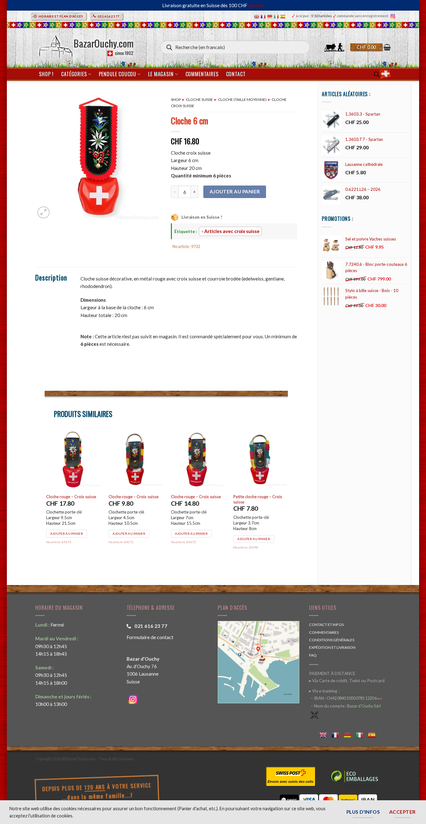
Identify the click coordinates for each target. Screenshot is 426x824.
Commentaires (202, 74)
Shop (176, 99)
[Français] (264, 16)
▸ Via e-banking (323, 690)
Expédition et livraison (332, 647)
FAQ (313, 655)
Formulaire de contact (150, 637)
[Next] (287, 498)
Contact (236, 74)
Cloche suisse (199, 99)
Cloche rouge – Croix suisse (71, 496)
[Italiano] (277, 16)
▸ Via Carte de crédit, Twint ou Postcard (347, 680)
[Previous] (45, 498)
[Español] (283, 16)
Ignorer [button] (256, 5)
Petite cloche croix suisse (256, 496)
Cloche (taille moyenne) (242, 99)
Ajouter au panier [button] (67, 533)
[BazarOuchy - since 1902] (85, 44)
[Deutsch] (270, 16)
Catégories (74, 74)
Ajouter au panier (235, 191)
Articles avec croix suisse (231, 231)
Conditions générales (331, 640)
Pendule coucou (117, 74)
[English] (257, 16)
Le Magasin (160, 74)
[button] (370, 47)
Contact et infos (326, 624)
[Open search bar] (377, 74)
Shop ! (46, 74)
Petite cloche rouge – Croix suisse (133, 499)
